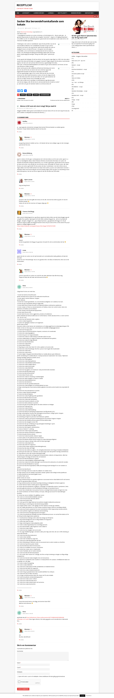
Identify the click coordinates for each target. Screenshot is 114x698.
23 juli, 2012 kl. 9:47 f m (27, 213)
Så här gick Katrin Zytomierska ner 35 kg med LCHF (84, 37)
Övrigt (35, 28)
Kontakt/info (89, 13)
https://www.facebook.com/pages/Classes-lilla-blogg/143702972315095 (36, 226)
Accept (82, 695)
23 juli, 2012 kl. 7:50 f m (29, 181)
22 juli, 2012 (21, 28)
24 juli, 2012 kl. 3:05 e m (29, 631)
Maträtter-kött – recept (77, 95)
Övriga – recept (75, 99)
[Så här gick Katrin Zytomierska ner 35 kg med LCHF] (84, 33)
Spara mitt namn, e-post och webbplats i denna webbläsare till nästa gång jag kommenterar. (42, 676)
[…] (44, 112)
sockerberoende (45, 94)
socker (36, 94)
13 (39, 28)
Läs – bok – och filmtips (78, 82)
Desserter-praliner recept (78, 73)
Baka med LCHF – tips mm (78, 60)
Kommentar (20, 651)
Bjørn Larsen (28, 179)
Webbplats (19, 672)
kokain (29, 94)
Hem (18, 13)
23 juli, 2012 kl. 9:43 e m (27, 287)
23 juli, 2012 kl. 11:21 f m (30, 236)
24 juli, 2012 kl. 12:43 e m (28, 613)
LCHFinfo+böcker (39, 13)
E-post (18, 667)
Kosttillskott (62, 13)
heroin (23, 94)
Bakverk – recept (76, 65)
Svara (20, 132)
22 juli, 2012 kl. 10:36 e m (28, 155)
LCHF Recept (25, 13)
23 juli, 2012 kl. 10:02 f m (28, 252)
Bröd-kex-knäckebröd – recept (79, 69)
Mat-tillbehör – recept (77, 86)
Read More (88, 695)
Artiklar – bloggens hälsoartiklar (79, 56)
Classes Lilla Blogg (28, 211)
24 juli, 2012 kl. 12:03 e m (30, 597)
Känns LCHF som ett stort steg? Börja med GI (38, 106)
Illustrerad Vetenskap (26, 32)
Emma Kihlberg (27, 153)
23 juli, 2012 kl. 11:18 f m (30, 195)
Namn (18, 663)
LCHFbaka (51, 13)
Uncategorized (75, 108)
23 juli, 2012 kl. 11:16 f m (30, 139)
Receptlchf (28, 28)
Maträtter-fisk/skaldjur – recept (79, 91)
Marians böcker (76, 13)
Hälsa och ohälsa (76, 78)
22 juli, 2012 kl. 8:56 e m (27, 123)
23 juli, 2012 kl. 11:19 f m (30, 271)
